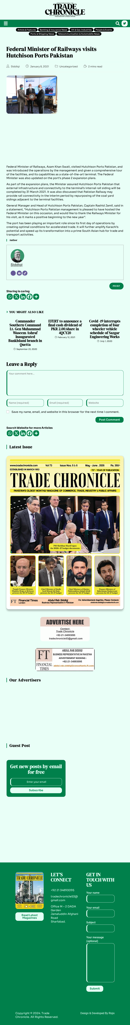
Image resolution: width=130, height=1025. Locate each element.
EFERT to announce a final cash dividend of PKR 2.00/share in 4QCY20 (65, 327)
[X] (16, 297)
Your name (93, 892)
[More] (36, 297)
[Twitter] (125, 23)
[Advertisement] (22, 9)
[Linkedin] (23, 297)
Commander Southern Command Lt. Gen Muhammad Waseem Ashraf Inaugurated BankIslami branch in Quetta (25, 333)
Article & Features (27, 30)
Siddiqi (15, 66)
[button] (5, 23)
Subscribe (36, 790)
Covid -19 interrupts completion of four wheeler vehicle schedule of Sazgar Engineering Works (104, 329)
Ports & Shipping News (42, 34)
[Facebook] (29, 297)
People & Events (104, 30)
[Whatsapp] (10, 297)
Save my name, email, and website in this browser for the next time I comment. (65, 412)
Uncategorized (68, 66)
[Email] (19, 273)
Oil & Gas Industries (81, 30)
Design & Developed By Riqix (97, 1013)
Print (116, 286)
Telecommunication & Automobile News (79, 34)
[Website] (24, 273)
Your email (92, 907)
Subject (90, 922)
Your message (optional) (95, 939)
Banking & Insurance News (53, 30)
